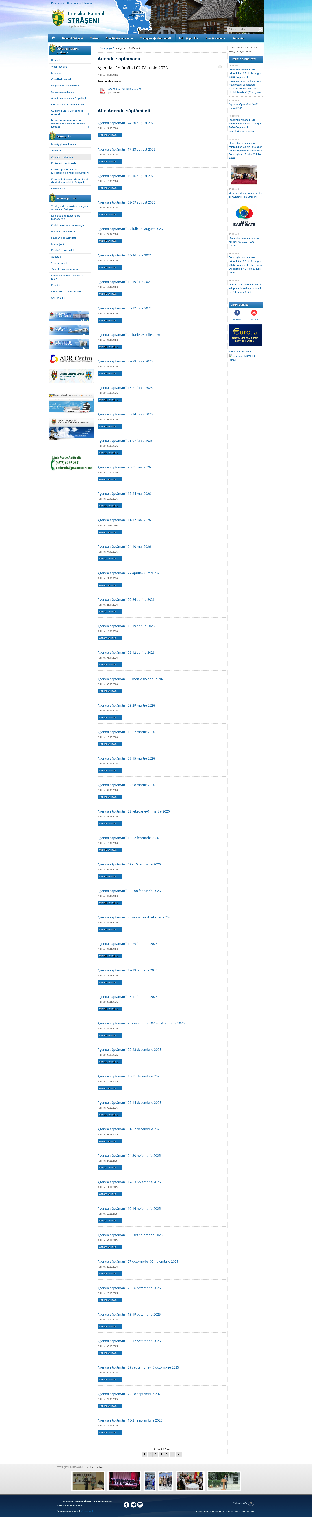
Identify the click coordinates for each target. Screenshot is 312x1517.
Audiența (238, 38)
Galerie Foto (58, 188)
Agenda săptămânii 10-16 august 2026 (126, 176)
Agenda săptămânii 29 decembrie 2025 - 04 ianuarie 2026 (141, 1023)
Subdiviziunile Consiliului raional (70, 112)
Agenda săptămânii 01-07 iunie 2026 (125, 440)
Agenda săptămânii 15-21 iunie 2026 (125, 387)
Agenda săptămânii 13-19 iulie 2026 (124, 282)
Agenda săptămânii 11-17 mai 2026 (124, 520)
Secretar (56, 73)
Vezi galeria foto (95, 1467)
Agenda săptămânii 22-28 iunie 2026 (125, 361)
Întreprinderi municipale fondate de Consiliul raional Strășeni (70, 123)
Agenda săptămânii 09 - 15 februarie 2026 (129, 864)
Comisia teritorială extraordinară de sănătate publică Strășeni (69, 181)
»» (178, 1454)
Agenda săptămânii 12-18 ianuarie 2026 (127, 970)
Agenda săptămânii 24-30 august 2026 (126, 123)
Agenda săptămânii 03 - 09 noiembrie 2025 (130, 1235)
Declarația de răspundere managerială (65, 217)
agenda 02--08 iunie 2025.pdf (125, 88)
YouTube (254, 319)
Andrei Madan (88, 1511)
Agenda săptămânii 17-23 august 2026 (126, 149)
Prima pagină (57, 3)
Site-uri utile (58, 297)
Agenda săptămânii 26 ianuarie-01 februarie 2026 (135, 917)
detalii (232, 359)
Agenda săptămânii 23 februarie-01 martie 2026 (134, 811)
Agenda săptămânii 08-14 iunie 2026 (125, 414)
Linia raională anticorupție (66, 291)
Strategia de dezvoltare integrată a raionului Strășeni (70, 208)
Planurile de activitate (63, 231)
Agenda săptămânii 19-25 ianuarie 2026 (127, 944)
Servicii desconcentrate (64, 269)
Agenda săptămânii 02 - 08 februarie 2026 (129, 891)
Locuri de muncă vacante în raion (67, 277)
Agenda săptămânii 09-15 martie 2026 (126, 758)
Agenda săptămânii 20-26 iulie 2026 (124, 255)
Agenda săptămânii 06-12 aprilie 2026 (126, 652)
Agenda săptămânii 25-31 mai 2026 (124, 467)
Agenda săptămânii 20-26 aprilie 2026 (126, 599)
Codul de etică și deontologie (67, 225)
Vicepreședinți (59, 66)
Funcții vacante (215, 38)
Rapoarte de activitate (63, 237)
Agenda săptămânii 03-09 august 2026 (126, 202)
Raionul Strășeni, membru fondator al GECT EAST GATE (244, 242)
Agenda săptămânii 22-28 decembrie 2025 (129, 1049)
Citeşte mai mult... (108, 135)
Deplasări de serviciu (63, 250)
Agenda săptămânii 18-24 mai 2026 (124, 493)
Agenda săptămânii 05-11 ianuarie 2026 (127, 996)
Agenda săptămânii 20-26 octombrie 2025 (129, 1288)
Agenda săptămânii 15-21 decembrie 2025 (129, 1076)
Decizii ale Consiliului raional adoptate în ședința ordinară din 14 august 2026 (245, 288)
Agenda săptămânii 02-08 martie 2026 (126, 785)
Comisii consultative (62, 91)
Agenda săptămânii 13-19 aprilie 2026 (126, 626)
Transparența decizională (155, 38)
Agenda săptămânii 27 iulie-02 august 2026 (130, 229)
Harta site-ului (74, 3)
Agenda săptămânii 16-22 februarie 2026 (128, 838)
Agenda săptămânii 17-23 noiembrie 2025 (129, 1182)
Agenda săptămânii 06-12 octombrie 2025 (129, 1341)
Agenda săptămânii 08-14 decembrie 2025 (129, 1102)
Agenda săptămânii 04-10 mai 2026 (124, 546)
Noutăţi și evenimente (119, 38)
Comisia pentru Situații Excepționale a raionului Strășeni (70, 171)
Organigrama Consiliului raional (69, 104)
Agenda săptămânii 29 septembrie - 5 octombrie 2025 (138, 1367)
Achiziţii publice (188, 38)
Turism (94, 38)
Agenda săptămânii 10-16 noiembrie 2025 (129, 1208)
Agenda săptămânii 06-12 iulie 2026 (124, 308)
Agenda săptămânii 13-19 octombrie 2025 (129, 1314)
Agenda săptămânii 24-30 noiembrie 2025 (129, 1155)
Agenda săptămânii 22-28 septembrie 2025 (130, 1394)
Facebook (237, 319)
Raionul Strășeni (72, 38)
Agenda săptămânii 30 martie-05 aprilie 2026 (131, 679)
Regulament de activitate (65, 85)
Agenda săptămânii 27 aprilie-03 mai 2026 (129, 573)
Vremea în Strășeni (240, 351)
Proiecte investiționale (63, 163)
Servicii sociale (59, 263)
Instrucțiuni (57, 244)
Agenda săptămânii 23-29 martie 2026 (126, 705)
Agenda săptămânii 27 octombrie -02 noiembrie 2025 (138, 1261)
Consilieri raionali (61, 79)
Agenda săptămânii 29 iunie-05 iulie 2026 (129, 335)
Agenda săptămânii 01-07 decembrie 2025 (129, 1129)
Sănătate (56, 256)
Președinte (57, 60)
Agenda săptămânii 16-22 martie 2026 (126, 732)
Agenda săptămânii (62, 156)
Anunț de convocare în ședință (68, 98)
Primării (55, 285)
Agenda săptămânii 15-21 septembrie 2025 (130, 1420)
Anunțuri (56, 150)
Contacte (88, 3)
